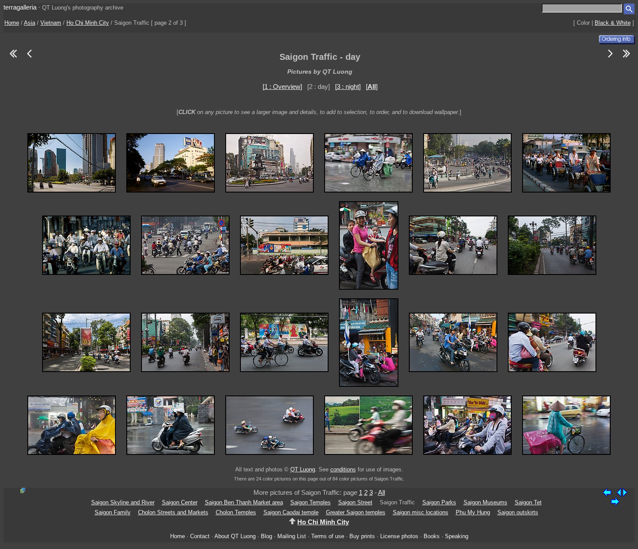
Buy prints (362, 536)
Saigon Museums (485, 502)
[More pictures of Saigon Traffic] (610, 58)
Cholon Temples (236, 512)
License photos (399, 536)
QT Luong (302, 469)
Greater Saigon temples (355, 512)
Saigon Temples (310, 502)
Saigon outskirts (517, 512)
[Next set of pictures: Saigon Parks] (626, 58)
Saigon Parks (439, 502)
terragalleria (19, 7)
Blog (266, 536)
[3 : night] (348, 86)
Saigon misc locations (420, 512)
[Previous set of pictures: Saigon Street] (13, 58)
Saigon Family (113, 512)
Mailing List (291, 536)
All (381, 492)
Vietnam (50, 23)
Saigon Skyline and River (123, 502)
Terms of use (327, 536)
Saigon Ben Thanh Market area (244, 502)
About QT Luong (235, 536)
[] (372, 86)
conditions (343, 469)
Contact (200, 536)
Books (432, 536)
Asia (29, 23)
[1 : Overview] (282, 86)
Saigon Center (179, 502)
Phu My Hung (473, 512)
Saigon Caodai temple (291, 512)
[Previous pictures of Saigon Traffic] (29, 58)
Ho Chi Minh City (87, 23)
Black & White (613, 23)
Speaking (456, 536)
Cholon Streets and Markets (173, 512)
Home (11, 23)
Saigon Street (355, 502)
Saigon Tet (528, 502)
